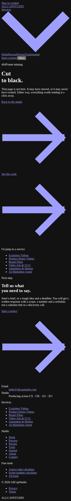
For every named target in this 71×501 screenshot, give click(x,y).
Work (4, 54)
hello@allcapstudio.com (22, 389)
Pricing (21, 54)
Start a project (9, 57)
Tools (28, 54)
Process (12, 54)
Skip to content (10, 3)
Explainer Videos (19, 255)
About (12, 453)
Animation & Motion (21, 268)
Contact (13, 457)
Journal (35, 54)
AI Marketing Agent (20, 271)
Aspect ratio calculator (21, 469)
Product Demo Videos (21, 258)
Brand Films (16, 261)
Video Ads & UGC (20, 265)
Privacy (13, 488)
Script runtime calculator (23, 472)
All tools (14, 475)
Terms (12, 491)
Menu (22, 58)
